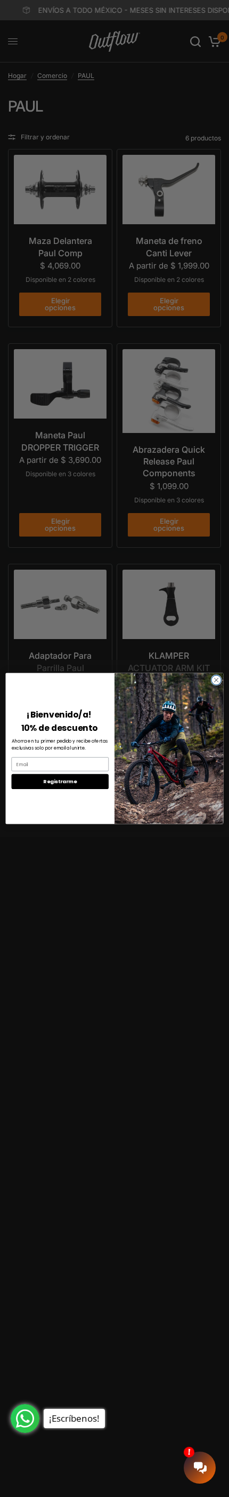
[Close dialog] (216, 680)
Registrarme (60, 781)
